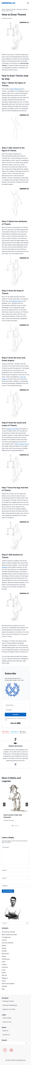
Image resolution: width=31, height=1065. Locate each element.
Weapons (5, 978)
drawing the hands (12, 429)
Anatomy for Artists (8, 1009)
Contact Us (6, 1034)
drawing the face (16, 301)
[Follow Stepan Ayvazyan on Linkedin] (15, 764)
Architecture (6, 959)
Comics (4, 940)
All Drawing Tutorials (8, 932)
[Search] (26, 1043)
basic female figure (16, 89)
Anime (4, 956)
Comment (6, 847)
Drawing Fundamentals (9, 1005)
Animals (4, 951)
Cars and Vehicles (7, 943)
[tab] (12, 825)
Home (3, 9)
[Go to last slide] (4, 804)
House (4, 981)
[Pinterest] (5, 1050)
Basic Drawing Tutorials (9, 934)
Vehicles (4, 986)
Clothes (4, 964)
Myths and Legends (22, 9)
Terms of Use (6, 1022)
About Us (5, 1030)
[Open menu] (27, 3)
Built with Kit (16, 723)
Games (4, 945)
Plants (4, 972)
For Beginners (6, 937)
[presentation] (15, 798)
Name (4, 870)
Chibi (3, 962)
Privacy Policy (6, 1018)
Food (3, 970)
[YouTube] (11, 1050)
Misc (3, 989)
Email (4, 878)
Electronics (5, 953)
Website (5, 886)
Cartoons (5, 967)
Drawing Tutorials (11, 9)
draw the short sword (22, 444)
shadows (5, 567)
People (4, 948)
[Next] (27, 804)
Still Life (4, 975)
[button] (15, 689)
